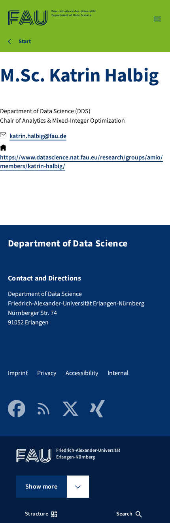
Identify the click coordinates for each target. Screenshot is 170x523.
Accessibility (82, 373)
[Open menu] (157, 19)
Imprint (18, 373)
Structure (36, 514)
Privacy (46, 373)
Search (124, 514)
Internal (118, 373)
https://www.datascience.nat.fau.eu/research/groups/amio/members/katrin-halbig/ (81, 162)
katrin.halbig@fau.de (37, 136)
